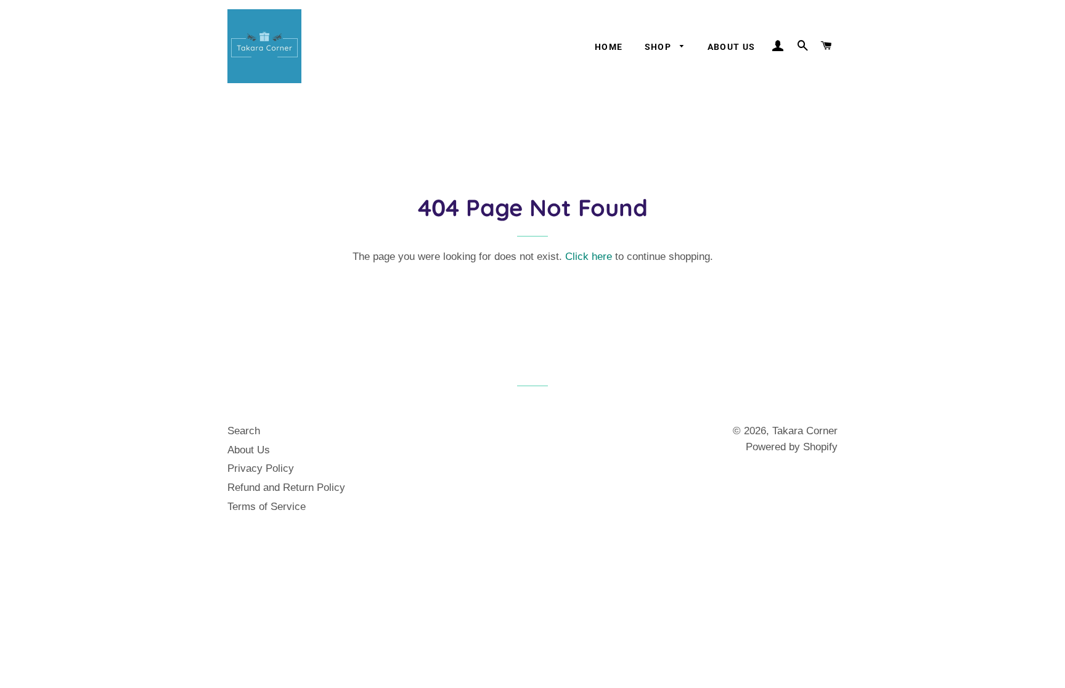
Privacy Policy (260, 468)
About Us (732, 47)
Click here (588, 256)
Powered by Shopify (792, 447)
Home (609, 47)
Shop (659, 47)
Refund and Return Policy (286, 487)
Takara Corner (805, 431)
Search (243, 431)
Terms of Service (266, 506)
